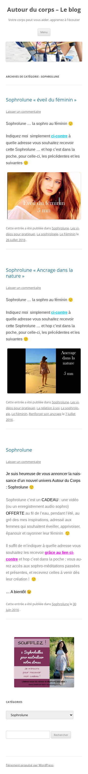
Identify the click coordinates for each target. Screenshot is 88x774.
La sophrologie (47, 234)
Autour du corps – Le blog (44, 9)
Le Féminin (68, 234)
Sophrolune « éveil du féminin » (41, 99)
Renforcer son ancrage (45, 414)
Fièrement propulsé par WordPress (30, 765)
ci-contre (59, 136)
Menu (44, 32)
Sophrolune (60, 228)
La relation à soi (48, 408)
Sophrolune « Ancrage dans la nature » (39, 273)
